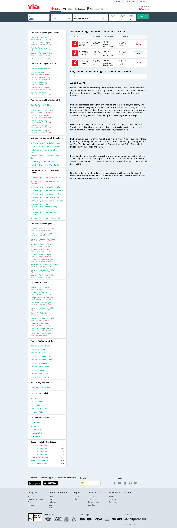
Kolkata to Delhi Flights (40, 323)
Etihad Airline (36, 405)
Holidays (52, 502)
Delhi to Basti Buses (39, 370)
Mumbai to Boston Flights (41, 249)
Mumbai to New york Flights (42, 259)
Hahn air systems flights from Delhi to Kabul (46, 156)
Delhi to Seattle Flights (40, 125)
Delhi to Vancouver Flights (41, 115)
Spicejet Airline (36, 433)
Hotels (51, 499)
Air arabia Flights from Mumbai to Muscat (44, 213)
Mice (51, 508)
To (53, 16)
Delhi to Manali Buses (39, 374)
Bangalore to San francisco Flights (44, 265)
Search (143, 16)
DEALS (118, 1)
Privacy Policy (93, 499)
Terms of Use (93, 502)
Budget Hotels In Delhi (47, 461)
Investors (31, 505)
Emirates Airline (37, 401)
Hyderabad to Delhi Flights (41, 303)
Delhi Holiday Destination (40, 387)
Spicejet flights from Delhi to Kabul (45, 161)
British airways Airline (39, 408)
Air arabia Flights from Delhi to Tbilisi (45, 187)
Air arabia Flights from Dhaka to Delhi (46, 218)
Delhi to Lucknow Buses (40, 346)
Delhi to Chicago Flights (40, 120)
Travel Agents (114, 499)
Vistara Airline (36, 429)
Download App (130, 1)
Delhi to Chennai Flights (40, 82)
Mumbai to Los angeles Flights (43, 239)
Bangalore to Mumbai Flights (42, 318)
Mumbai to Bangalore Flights (42, 308)
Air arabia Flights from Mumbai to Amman (44, 182)
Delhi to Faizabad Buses (40, 363)
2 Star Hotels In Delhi (47, 452)
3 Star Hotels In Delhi (47, 449)
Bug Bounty (92, 505)
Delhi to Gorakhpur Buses (41, 356)
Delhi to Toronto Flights (40, 105)
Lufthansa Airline (37, 412)
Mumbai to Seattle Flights (41, 254)
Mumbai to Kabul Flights (40, 43)
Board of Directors (35, 499)
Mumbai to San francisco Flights (43, 228)
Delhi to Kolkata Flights (40, 87)
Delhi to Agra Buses (39, 353)
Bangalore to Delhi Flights (41, 287)
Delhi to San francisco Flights (42, 110)
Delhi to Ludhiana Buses (40, 377)
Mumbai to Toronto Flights (41, 244)
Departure (76, 16)
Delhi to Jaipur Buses (39, 349)
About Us (31, 496)
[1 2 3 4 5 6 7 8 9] (113, 19)
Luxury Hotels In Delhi (47, 458)
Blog (76, 499)
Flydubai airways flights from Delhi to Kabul (46, 151)
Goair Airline (35, 436)
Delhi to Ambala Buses (40, 367)
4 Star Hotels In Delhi (47, 446)
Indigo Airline (36, 422)
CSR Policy (92, 496)
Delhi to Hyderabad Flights (41, 77)
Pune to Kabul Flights (39, 48)
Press (30, 502)
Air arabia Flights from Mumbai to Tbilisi (47, 190)
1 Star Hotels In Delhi (47, 455)
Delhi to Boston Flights (40, 131)
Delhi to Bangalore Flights (41, 69)
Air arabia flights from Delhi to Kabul (45, 143)
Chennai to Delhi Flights (40, 313)
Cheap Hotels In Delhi (47, 464)
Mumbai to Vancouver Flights (42, 270)
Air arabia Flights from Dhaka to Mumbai (47, 201)
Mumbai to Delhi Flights (40, 292)
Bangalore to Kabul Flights (41, 53)
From (31, 16)
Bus (50, 505)
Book (138, 44)
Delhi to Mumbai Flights (40, 72)
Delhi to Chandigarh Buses (41, 360)
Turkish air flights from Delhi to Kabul (46, 165)
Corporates (113, 502)
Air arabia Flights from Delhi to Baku (45, 197)
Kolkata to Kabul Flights (40, 37)
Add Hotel (112, 496)
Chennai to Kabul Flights (40, 58)
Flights (51, 496)
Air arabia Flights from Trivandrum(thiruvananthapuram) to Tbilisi (45, 206)
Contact (77, 496)
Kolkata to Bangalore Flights (42, 328)
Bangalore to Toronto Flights (42, 275)
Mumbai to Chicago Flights (41, 234)
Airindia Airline (36, 398)
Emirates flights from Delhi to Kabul (45, 146)
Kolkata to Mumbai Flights (41, 334)
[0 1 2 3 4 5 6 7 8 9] (122, 19)
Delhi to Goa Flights (38, 93)
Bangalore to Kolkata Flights (42, 297)
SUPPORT (143, 1)
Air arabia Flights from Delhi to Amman (46, 177)
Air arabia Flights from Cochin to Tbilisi (46, 194)
